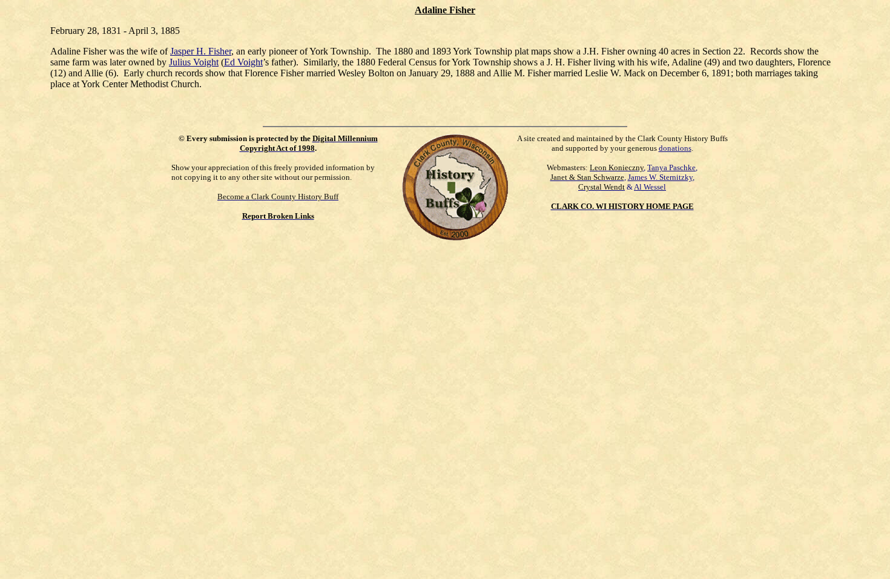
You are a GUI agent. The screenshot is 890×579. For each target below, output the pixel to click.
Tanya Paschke (671, 167)
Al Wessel (650, 186)
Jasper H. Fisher (200, 51)
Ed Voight (243, 62)
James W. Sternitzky (660, 177)
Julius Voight (194, 62)
